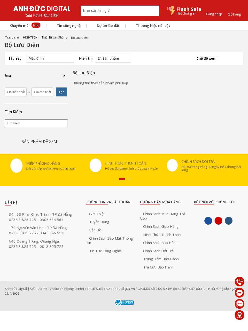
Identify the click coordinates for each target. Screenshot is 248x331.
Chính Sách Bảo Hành (160, 242)
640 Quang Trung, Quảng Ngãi (34, 241)
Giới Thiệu (97, 213)
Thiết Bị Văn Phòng (54, 37)
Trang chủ (12, 37)
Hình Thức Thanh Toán (162, 234)
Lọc (61, 92)
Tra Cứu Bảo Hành (158, 267)
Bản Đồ (95, 230)
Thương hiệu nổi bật (152, 25)
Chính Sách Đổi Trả (158, 250)
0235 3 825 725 (23, 246)
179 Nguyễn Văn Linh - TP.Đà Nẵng (38, 227)
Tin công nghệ (68, 25)
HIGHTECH (30, 37)
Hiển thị (86, 58)
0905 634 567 (51, 219)
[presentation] (121, 179)
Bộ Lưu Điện (79, 38)
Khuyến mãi (24, 25)
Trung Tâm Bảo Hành (161, 258)
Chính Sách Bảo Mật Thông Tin (109, 240)
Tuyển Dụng (99, 221)
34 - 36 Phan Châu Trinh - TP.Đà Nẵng (40, 214)
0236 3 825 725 (23, 219)
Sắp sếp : (15, 58)
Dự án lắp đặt (107, 25)
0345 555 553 (51, 232)
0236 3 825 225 (23, 232)
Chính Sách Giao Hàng (161, 226)
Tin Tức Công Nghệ (105, 250)
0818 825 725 (51, 246)
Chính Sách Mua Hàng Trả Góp (162, 216)
